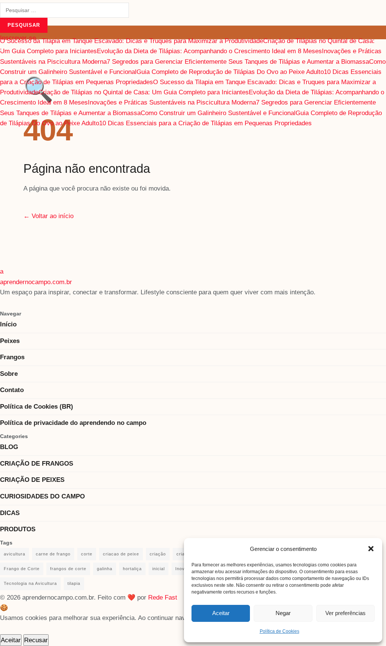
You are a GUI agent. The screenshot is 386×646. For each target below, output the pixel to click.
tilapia (73, 583)
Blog (9, 447)
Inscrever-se (18, 38)
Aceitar (221, 613)
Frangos (12, 357)
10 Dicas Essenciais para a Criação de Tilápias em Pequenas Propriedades (205, 123)
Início (8, 324)
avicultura (14, 554)
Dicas (10, 513)
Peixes (10, 341)
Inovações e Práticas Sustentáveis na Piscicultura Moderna (172, 102)
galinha (104, 568)
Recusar (36, 640)
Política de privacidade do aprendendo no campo (73, 422)
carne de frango (53, 554)
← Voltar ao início (48, 216)
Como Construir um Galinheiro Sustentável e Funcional (218, 113)
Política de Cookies (279, 631)
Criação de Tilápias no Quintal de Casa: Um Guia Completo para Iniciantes (143, 92)
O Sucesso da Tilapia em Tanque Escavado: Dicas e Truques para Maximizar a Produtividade (131, 41)
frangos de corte (68, 568)
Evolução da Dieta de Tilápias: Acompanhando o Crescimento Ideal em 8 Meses (209, 51)
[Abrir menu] (1, 50)
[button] (371, 548)
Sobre (9, 373)
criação (158, 554)
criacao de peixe (121, 554)
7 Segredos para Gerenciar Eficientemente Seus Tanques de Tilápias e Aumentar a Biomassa (238, 61)
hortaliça (132, 568)
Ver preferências (345, 613)
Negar (283, 613)
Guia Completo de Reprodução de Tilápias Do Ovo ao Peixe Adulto (230, 71)
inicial (158, 568)
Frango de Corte (22, 568)
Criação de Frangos (36, 463)
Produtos (17, 529)
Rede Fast (162, 597)
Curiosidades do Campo (42, 496)
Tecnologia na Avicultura (30, 583)
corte (86, 554)
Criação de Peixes (32, 479)
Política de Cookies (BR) (36, 406)
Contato (12, 390)
